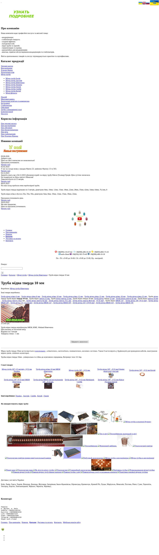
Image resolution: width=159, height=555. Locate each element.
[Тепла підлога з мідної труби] (45, 434)
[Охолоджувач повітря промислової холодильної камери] (28, 458)
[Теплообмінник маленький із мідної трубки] (45, 446)
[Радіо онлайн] (79, 226)
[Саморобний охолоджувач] (79, 470)
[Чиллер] (125, 446)
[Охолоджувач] (61, 470)
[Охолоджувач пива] (24, 470)
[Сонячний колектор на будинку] (49, 422)
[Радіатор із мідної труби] (78, 434)
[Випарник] (72, 458)
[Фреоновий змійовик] (107, 446)
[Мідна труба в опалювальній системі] (30, 434)
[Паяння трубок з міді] (71, 472)
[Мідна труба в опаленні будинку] (137, 422)
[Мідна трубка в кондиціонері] (141, 458)
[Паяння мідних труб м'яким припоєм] (46, 472)
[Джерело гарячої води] (92, 434)
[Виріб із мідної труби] (18, 422)
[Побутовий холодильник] (92, 458)
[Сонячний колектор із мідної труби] (66, 422)
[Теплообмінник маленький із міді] (122, 434)
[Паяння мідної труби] (20, 472)
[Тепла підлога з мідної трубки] (62, 434)
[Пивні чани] (10, 470)
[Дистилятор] (101, 470)
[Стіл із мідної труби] (34, 422)
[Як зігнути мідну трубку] (44, 470)
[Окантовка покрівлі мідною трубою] (132, 472)
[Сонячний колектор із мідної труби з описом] (83, 422)
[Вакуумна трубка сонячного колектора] (101, 422)
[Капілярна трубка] (120, 470)
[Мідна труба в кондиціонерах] (116, 458)
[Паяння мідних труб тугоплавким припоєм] (99, 472)
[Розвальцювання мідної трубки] (141, 470)
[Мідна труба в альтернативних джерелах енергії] (117, 422)
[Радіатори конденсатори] (57, 458)
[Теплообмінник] (90, 446)
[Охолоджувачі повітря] (142, 446)
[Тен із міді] (103, 434)
